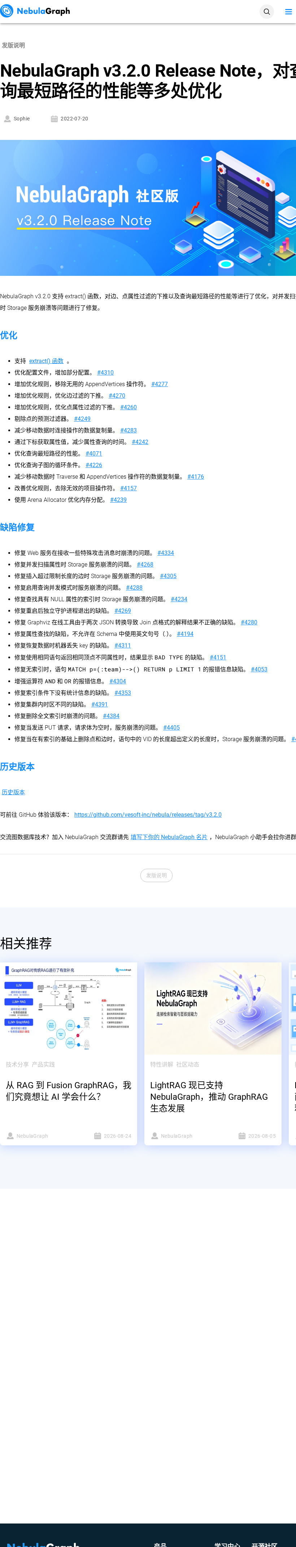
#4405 (171, 727)
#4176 (195, 476)
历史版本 (13, 792)
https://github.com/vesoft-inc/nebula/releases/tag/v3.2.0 (148, 814)
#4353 (122, 692)
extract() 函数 (46, 361)
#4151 (218, 657)
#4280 (249, 622)
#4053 (259, 669)
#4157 (128, 488)
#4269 (122, 610)
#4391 (99, 704)
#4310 (105, 372)
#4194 (185, 634)
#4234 (179, 599)
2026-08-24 (117, 1136)
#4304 (117, 681)
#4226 (94, 465)
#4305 (168, 576)
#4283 (128, 430)
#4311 (122, 645)
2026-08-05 (262, 1136)
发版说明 (156, 875)
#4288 (134, 587)
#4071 (94, 453)
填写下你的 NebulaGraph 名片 (169, 837)
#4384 (111, 716)
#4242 (140, 442)
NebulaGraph (32, 1136)
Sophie (22, 118)
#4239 (118, 499)
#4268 (145, 564)
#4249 (82, 418)
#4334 (165, 553)
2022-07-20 (74, 118)
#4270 (117, 395)
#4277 (159, 384)
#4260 (128, 407)
